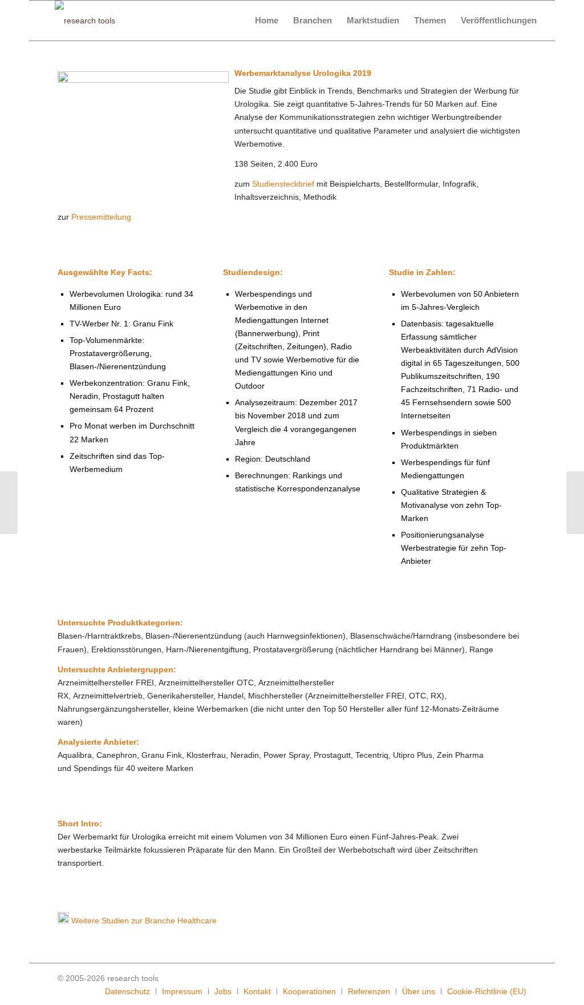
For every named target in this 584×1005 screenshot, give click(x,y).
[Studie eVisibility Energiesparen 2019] (575, 502)
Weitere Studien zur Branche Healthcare (144, 920)
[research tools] (85, 21)
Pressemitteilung (101, 216)
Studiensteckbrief (283, 183)
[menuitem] (267, 21)
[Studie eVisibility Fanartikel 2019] (9, 502)
